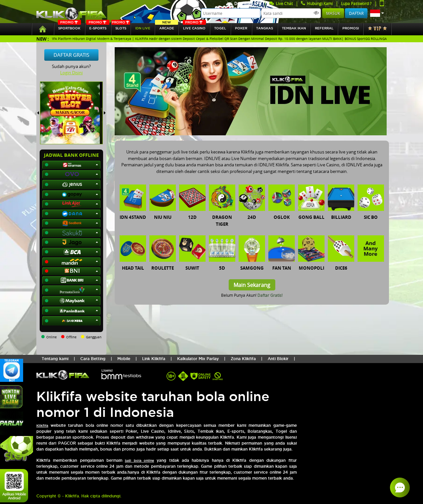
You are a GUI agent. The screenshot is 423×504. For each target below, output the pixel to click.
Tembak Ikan (294, 28)
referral (324, 28)
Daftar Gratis (71, 54)
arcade (166, 26)
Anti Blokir (278, 358)
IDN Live (142, 28)
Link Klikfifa (153, 358)
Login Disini (71, 73)
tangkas (264, 28)
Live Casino (194, 26)
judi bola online (139, 460)
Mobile (123, 358)
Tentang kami (55, 358)
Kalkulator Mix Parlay (198, 358)
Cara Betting (92, 358)
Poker (241, 28)
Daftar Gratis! (270, 295)
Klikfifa (42, 425)
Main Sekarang (252, 284)
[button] (377, 13)
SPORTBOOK (69, 26)
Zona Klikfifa (243, 358)
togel (220, 28)
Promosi (350, 28)
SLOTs (119, 26)
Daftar (356, 13)
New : (42, 39)
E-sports (97, 26)
